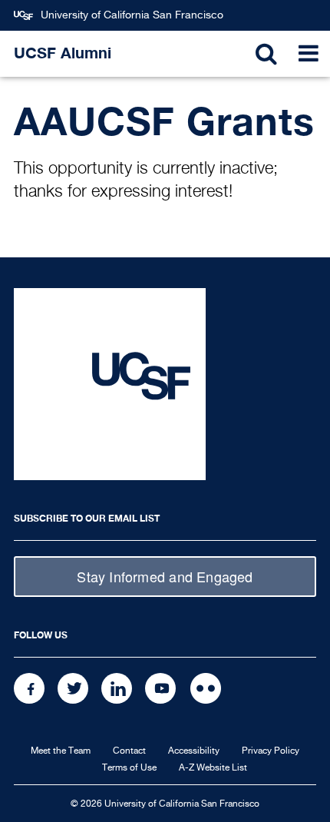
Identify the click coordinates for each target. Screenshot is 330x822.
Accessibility (193, 751)
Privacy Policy (270, 751)
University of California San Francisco (132, 15)
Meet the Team (61, 751)
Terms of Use (129, 768)
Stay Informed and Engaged (164, 576)
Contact (129, 751)
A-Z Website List (213, 768)
